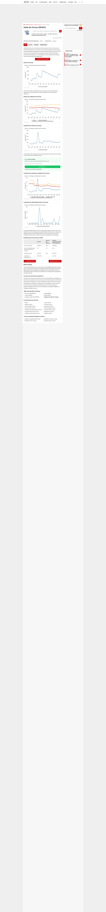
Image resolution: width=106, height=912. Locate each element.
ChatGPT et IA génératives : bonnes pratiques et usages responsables (71, 55)
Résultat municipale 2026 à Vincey (32, 318)
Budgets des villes (29, 24)
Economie (70, 2)
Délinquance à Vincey (49, 311)
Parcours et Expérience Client (72, 65)
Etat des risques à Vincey (49, 307)
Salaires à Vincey (28, 304)
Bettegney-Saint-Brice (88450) (32, 296)
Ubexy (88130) (47, 295)
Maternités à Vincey (48, 306)
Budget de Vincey (30, 261)
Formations (68, 50)
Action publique (43, 2)
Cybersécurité (62, 2)
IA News (32, 2)
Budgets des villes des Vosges (51, 296)
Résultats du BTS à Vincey (50, 320)
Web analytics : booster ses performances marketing (71, 60)
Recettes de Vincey (54, 261)
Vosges (35, 24)
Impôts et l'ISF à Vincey (30, 307)
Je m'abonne (42, 166)
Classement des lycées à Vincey (32, 313)
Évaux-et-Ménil (39, 33)
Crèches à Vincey (48, 304)
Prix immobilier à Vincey (30, 306)
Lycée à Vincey (47, 302)
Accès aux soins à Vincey (49, 309)
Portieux (45, 33)
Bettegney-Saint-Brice (52, 33)
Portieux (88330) (28, 295)
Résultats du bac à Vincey (30, 320)
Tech (36, 2)
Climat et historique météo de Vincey (33, 309)
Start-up (55, 2)
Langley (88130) (47, 293)
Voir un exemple (79, 30)
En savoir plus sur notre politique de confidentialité (33, 169)
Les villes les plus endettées (42, 59)
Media (50, 2)
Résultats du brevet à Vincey (50, 318)
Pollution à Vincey (48, 313)
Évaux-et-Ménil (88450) (30, 293)
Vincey (39, 24)
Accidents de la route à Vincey (32, 311)
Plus (75, 2)
